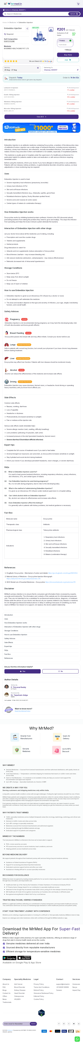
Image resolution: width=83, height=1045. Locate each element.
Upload (72, 14)
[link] (5, 22)
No (62, 671)
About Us (6, 984)
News (5, 999)
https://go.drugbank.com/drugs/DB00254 (62, 573)
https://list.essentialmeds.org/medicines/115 (60, 582)
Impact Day (76, 990)
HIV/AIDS (17, 999)
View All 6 (40, 117)
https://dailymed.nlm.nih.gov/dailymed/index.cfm (24, 579)
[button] (5, 3)
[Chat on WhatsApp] (77, 1039)
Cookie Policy (39, 999)
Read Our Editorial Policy (22, 711)
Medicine (12, 22)
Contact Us (6, 993)
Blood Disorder (19, 987)
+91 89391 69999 (62, 987)
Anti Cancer (18, 984)
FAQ (4, 987)
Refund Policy (39, 990)
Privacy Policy (39, 984)
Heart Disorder (19, 993)
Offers (5, 996)
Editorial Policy (39, 996)
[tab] (51, 29)
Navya (75, 987)
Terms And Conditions (41, 987)
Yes (23, 671)
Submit (33, 1024)
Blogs (5, 990)
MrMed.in (10, 1030)
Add (66, 60)
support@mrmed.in (63, 984)
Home (5, 22)
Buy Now (68, 55)
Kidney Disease (19, 990)
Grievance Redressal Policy (43, 993)
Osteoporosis (19, 996)
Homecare (76, 984)
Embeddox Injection (26, 22)
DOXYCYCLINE (9, 41)
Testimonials (7, 1002)
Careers (59, 990)
